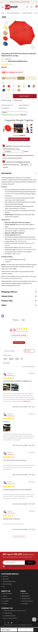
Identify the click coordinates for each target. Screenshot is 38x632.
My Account (5, 579)
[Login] (27, 7)
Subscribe (30, 562)
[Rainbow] (3, 86)
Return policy (25, 593)
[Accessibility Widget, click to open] (2, 316)
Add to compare (7, 100)
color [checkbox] (5, 359)
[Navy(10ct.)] (3, 90)
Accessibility (25, 603)
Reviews (5, 596)
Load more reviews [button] (19, 536)
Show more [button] (6, 363)
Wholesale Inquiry (7, 584)
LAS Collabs (6, 601)
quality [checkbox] (11, 359)
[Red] (9, 86)
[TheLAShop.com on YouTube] (12, 623)
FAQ (4, 586)
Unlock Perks (7, 296)
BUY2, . (10, 72)
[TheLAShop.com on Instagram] (8, 623)
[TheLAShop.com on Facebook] (5, 623)
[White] (14, 86)
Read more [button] (26, 401)
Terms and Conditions (27, 601)
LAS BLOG (5, 603)
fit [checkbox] (21, 359)
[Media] (33, 47)
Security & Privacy (26, 598)
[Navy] (29, 86)
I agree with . (15, 566)
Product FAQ (6, 301)
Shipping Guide (25, 596)
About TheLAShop (7, 593)
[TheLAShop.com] (11, 7)
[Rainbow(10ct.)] (34, 86)
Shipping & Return (9, 292)
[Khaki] (19, 86)
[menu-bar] (3, 7)
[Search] (31, 7)
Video (3, 305)
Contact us (5, 576)
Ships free (23, 114)
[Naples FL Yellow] (24, 86)
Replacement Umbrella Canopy (17, 61)
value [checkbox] (17, 359)
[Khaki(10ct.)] (19, 90)
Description (6, 173)
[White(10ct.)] (14, 90)
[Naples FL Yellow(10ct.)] (9, 90)
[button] (3, 96)
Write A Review (19, 342)
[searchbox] (12, 350)
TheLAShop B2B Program (9, 581)
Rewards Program (7, 598)
